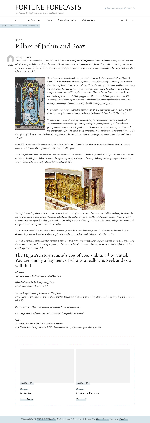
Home (49, 20)
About (18, 20)
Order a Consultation (67, 20)
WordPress (124, 419)
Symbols (19, 40)
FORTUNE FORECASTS (48, 7)
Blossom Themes (102, 419)
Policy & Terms (88, 20)
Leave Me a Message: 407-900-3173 (121, 8)
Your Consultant (34, 20)
